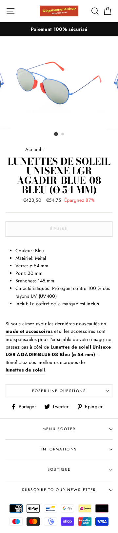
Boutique (59, 469)
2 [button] (63, 134)
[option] (59, 29)
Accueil (33, 149)
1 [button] (56, 134)
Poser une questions (59, 390)
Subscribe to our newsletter (59, 489)
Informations (59, 449)
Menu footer (59, 428)
